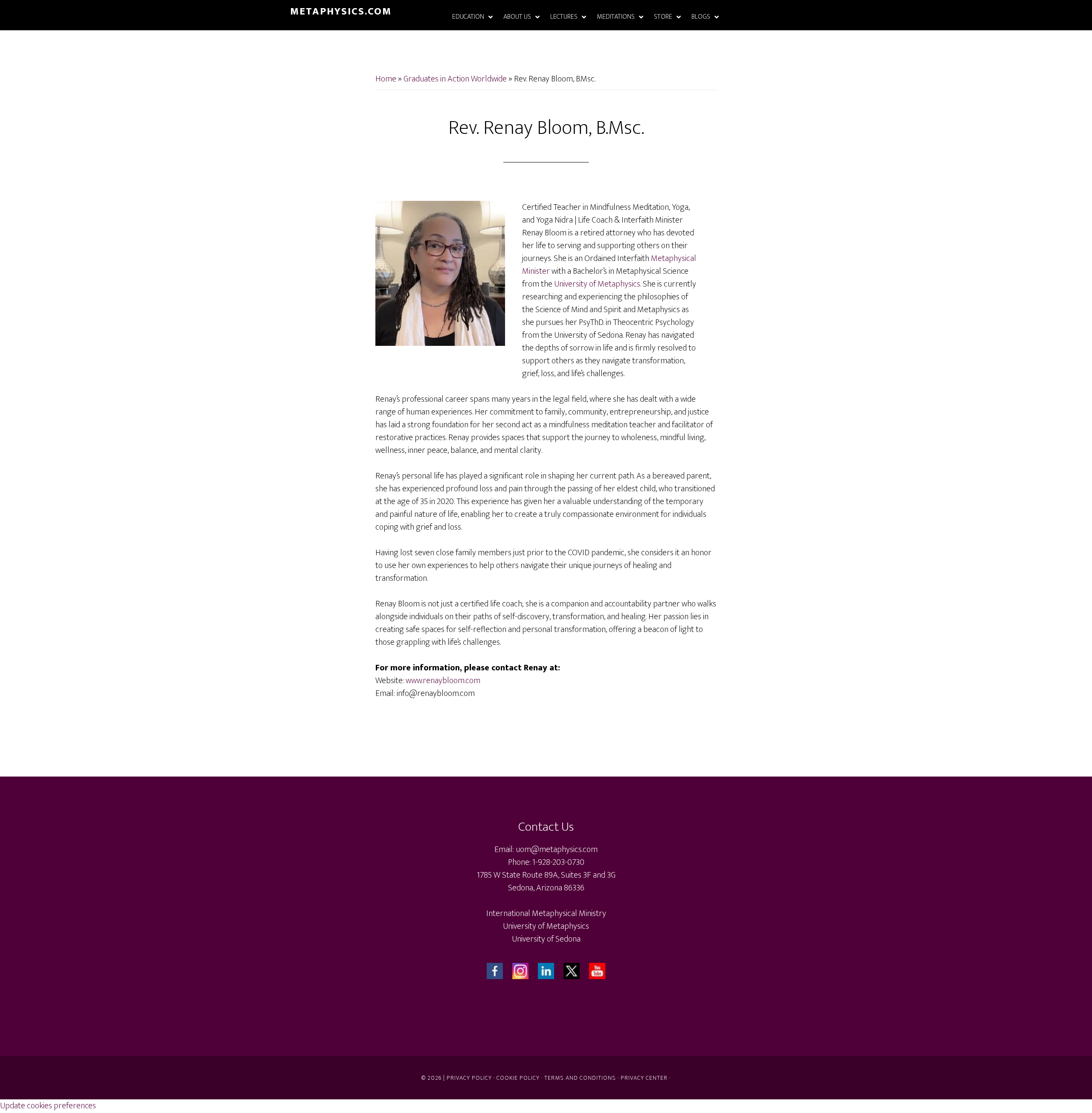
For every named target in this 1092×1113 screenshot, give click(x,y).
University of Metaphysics (597, 284)
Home (385, 79)
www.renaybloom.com (443, 680)
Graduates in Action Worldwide (455, 79)
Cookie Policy (518, 1078)
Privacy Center (644, 1078)
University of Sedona (546, 939)
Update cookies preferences (48, 1106)
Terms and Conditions (580, 1078)
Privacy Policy (469, 1078)
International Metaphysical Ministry (546, 913)
